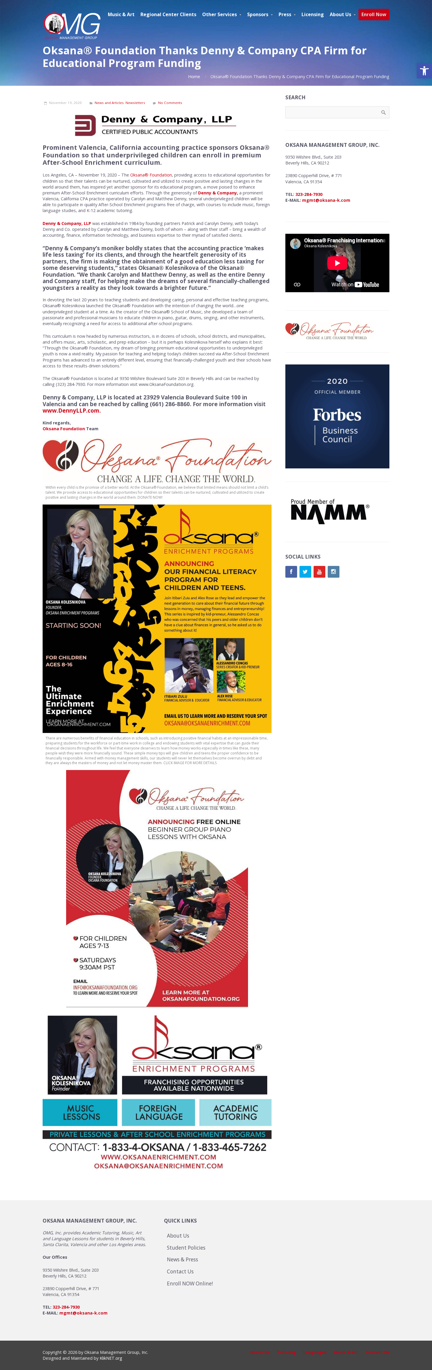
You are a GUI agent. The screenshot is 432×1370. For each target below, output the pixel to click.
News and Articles (109, 102)
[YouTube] (319, 572)
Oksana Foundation (64, 428)
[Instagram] (333, 572)
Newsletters (135, 102)
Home (194, 76)
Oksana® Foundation (151, 175)
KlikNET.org (111, 1358)
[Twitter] (305, 572)
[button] (424, 70)
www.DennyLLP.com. (72, 410)
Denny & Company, (218, 193)
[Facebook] (291, 572)
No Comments (170, 102)
